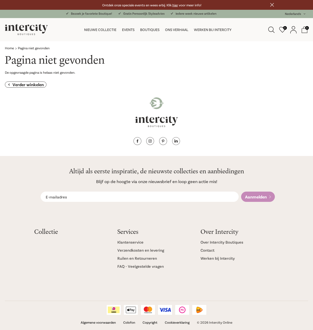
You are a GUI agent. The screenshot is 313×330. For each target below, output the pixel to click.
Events (128, 29)
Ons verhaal (176, 29)
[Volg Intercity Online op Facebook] (137, 143)
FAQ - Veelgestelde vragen (140, 266)
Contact (207, 250)
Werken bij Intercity (213, 29)
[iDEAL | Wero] (113, 310)
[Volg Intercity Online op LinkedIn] (176, 143)
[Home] (35, 30)
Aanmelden (256, 196)
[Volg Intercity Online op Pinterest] (163, 143)
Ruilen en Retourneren (137, 258)
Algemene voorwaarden (98, 322)
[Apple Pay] (130, 310)
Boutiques (149, 29)
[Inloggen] (293, 29)
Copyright (150, 322)
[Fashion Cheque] (182, 310)
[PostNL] (199, 310)
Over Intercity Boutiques (222, 242)
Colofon (129, 322)
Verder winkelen (28, 84)
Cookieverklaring (177, 322)
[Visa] (165, 310)
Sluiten (271, 4)
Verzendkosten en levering (140, 250)
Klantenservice (130, 242)
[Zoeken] (271, 29)
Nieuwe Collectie (100, 29)
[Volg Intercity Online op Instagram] (150, 143)
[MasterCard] (148, 310)
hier (175, 5)
